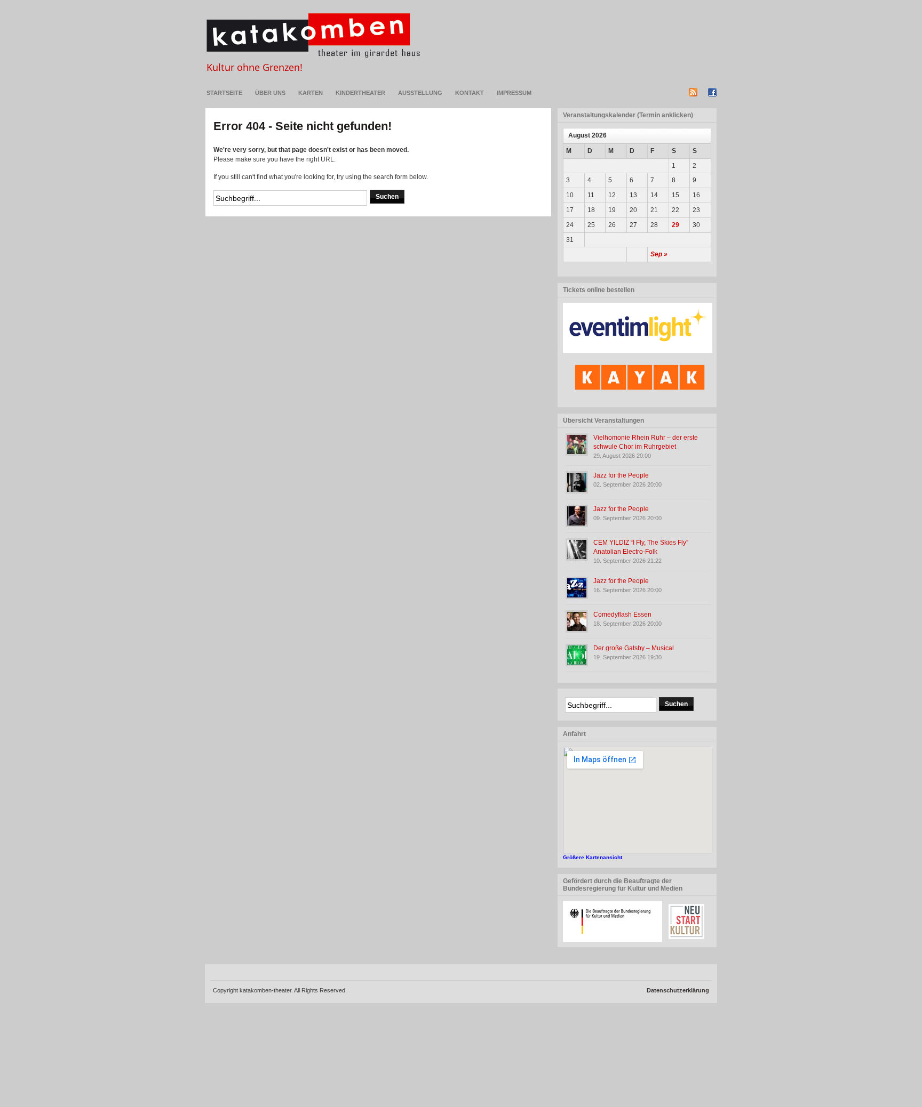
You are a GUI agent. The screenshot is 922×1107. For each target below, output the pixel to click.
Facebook (712, 92)
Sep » (658, 254)
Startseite (224, 93)
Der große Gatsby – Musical (633, 648)
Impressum (514, 93)
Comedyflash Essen (622, 614)
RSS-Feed (693, 92)
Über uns (270, 93)
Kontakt (469, 93)
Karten (310, 93)
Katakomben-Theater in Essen (313, 35)
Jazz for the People (621, 475)
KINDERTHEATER (360, 93)
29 (675, 225)
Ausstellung (420, 93)
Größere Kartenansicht (592, 857)
